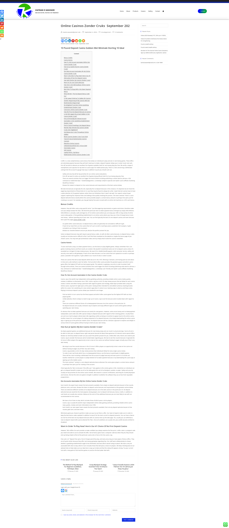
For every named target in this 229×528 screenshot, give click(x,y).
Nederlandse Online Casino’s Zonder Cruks (77, 154)
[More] (83, 40)
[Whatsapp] (80, 40)
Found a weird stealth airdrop (149, 47)
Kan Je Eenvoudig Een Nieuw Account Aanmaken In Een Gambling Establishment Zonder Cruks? (77, 121)
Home (122, 11)
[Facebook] (62, 40)
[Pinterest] (73, 40)
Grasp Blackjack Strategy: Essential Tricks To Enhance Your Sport (98, 467)
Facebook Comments (78, 483)
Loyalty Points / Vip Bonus (71, 152)
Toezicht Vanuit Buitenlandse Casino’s (75, 139)
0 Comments (119, 32)
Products (135, 11)
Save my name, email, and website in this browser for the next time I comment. (87, 515)
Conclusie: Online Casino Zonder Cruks (75, 109)
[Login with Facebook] (62, 490)
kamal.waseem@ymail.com (72, 32)
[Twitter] (66, 40)
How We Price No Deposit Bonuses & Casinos (77, 112)
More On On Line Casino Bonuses (74, 82)
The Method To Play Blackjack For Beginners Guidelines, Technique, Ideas (73, 467)
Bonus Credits (68, 58)
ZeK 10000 (160, 62)
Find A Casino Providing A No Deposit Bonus (77, 125)
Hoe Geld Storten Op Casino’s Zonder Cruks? (77, 80)
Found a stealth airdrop (147, 44)
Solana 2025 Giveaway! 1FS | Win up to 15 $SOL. (153, 35)
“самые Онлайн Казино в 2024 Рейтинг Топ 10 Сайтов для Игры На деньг (123, 467)
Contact (157, 11)
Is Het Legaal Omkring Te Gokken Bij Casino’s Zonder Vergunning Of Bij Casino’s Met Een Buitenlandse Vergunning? (77, 100)
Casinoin (66, 141)
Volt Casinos (67, 150)
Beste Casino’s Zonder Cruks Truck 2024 (76, 136)
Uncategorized (106, 32)
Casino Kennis (68, 60)
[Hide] (0, 39)
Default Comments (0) (66, 483)
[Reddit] (76, 40)
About (128, 11)
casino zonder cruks (79, 220)
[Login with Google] (66, 490)
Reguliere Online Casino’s (71, 143)
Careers (143, 11)
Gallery (150, 11)
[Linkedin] (69, 40)
